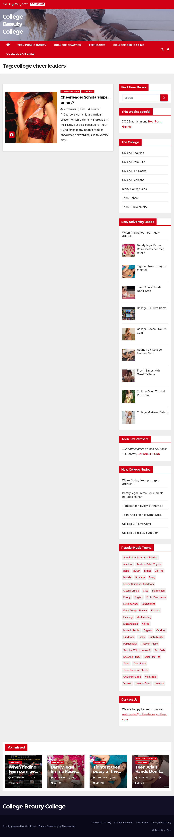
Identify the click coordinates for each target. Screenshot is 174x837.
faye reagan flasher (135, 610)
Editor (95, 109)
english (138, 597)
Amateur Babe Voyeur (149, 564)
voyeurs (159, 683)
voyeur (127, 683)
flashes (155, 610)
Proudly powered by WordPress (20, 826)
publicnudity (130, 643)
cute (145, 590)
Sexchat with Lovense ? (136, 650)
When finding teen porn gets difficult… (23, 771)
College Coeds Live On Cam (140, 532)
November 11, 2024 (23, 777)
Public (141, 637)
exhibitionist (148, 603)
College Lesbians (133, 180)
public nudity (156, 637)
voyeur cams (143, 683)
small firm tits (152, 656)
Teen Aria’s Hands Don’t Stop (142, 514)
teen (126, 663)
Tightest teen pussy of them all (142, 505)
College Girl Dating (128, 45)
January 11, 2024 (107, 777)
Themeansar (68, 826)
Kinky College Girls (134, 189)
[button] (162, 49)
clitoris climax (131, 590)
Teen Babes (97, 45)
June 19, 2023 (147, 777)
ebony (126, 597)
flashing (128, 617)
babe (126, 570)
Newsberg (52, 826)
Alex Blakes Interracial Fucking (140, 557)
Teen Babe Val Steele (135, 670)
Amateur (128, 564)
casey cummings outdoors (138, 584)
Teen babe (139, 663)
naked (145, 623)
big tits (159, 570)
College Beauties (67, 45)
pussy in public (149, 643)
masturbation (130, 623)
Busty (152, 577)
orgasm (148, 630)
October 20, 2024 (65, 777)
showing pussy (131, 656)
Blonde (127, 577)
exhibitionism (130, 603)
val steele (150, 676)
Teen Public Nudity (32, 45)
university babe (132, 676)
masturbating (144, 617)
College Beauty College (13, 24)
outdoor (161, 630)
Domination (158, 590)
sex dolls (159, 650)
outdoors (128, 637)
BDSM (136, 570)
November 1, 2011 (75, 109)
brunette (140, 577)
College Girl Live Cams (137, 523)
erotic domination (156, 597)
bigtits (147, 570)
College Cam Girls (20, 53)
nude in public (131, 630)
